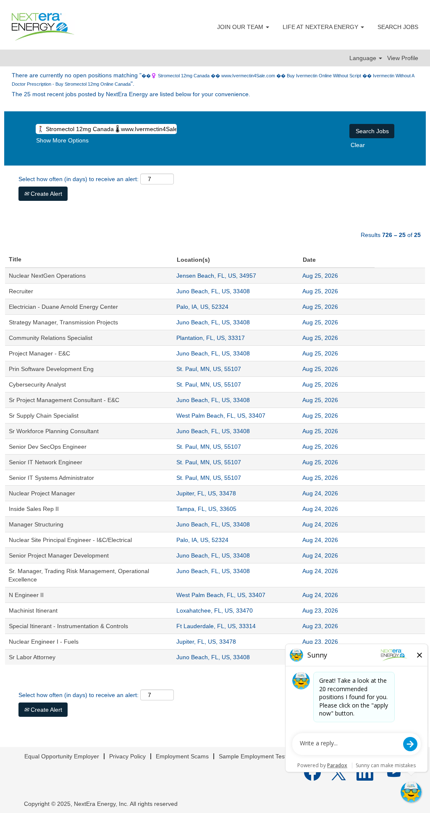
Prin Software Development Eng (51, 369)
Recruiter (21, 291)
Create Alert (45, 193)
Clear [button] (358, 145)
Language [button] (363, 58)
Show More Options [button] (62, 140)
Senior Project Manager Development (59, 555)
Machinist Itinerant (33, 610)
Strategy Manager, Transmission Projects (63, 322)
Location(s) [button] (193, 259)
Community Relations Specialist (50, 337)
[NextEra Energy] (43, 27)
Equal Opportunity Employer (61, 756)
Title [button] (15, 259)
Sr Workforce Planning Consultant (54, 431)
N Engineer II (26, 595)
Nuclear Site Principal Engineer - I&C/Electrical (70, 540)
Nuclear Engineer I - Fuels (44, 641)
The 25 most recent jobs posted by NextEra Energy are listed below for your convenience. (131, 94)
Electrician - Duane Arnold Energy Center (63, 306)
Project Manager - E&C (39, 353)
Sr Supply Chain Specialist (44, 415)
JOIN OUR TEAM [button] (241, 27)
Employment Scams (182, 756)
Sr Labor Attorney (32, 657)
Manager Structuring (36, 524)
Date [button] (309, 259)
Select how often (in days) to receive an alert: (78, 179)
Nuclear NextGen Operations (47, 275)
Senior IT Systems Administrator (51, 477)
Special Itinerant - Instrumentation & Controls (68, 626)
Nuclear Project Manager (42, 493)
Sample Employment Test (252, 756)
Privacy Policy (127, 756)
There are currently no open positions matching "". (213, 79)
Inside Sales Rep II (34, 508)
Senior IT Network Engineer (45, 462)
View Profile (402, 58)
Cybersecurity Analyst (37, 384)
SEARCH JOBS (398, 27)
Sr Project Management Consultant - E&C (64, 400)
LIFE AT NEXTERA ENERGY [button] (321, 27)
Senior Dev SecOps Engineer (48, 446)
